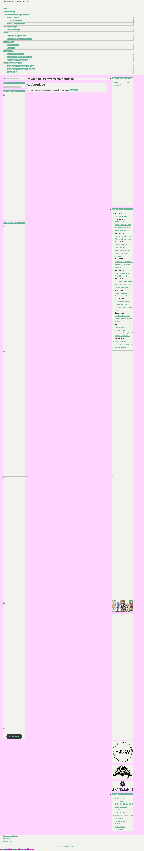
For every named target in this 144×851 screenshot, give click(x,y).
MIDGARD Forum (121, 818)
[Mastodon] (23, 849)
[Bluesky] (31, 849)
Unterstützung (8, 841)
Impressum (7, 839)
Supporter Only (14, 736)
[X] (9, 849)
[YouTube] (15, 849)
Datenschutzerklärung (10, 836)
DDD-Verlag (119, 801)
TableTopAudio (120, 827)
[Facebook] (4, 849)
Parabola (67, 846)
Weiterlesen (74, 90)
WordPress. (73, 846)
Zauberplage (36, 84)
